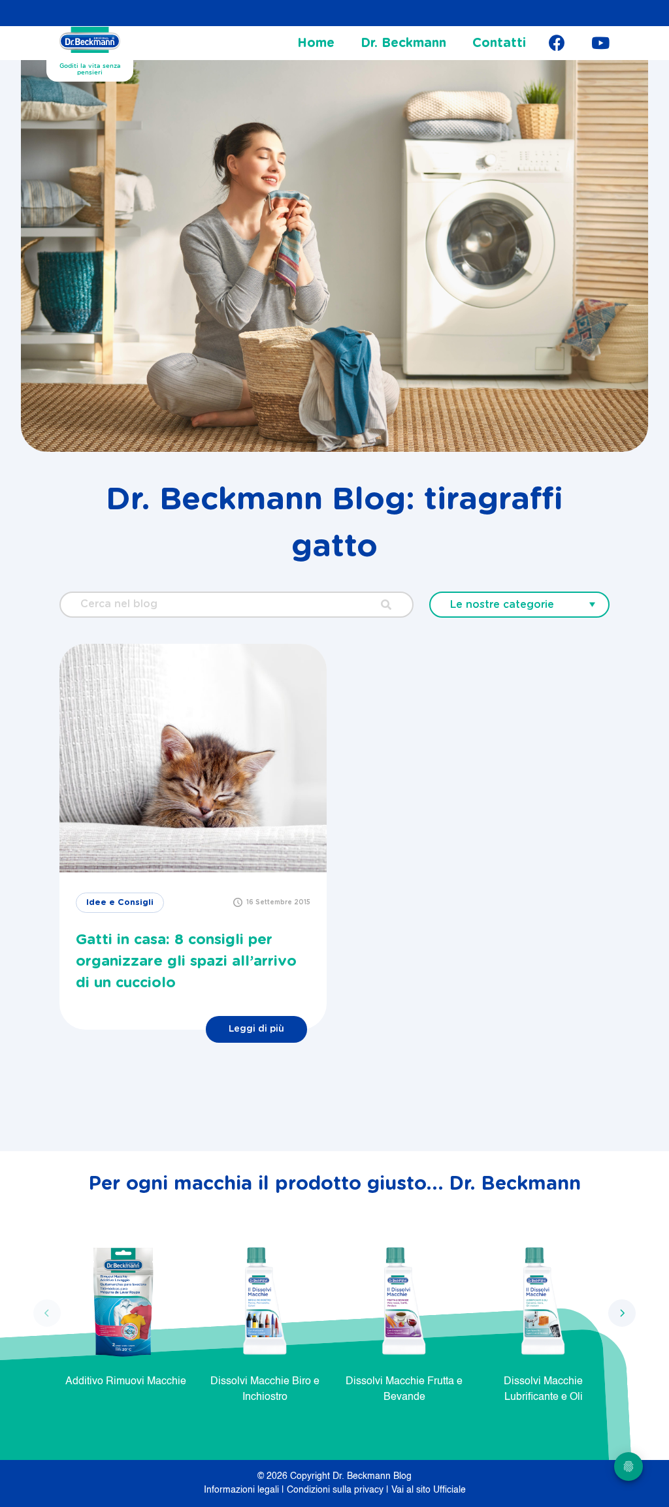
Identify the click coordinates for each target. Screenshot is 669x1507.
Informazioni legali (243, 1490)
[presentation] (47, 1313)
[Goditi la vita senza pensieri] (89, 40)
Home (315, 43)
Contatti (499, 43)
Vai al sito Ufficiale (428, 1490)
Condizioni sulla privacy (336, 1490)
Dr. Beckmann (403, 43)
